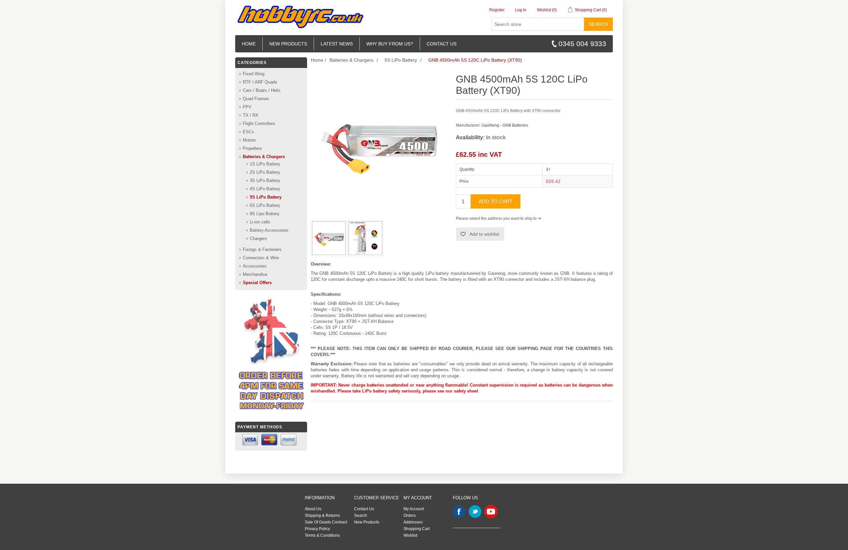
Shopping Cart (416, 528)
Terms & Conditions (322, 535)
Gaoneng (496, 273)
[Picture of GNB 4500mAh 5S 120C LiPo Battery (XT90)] (328, 238)
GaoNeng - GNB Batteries (505, 125)
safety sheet (466, 391)
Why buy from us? (389, 43)
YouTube (491, 511)
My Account (413, 509)
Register (496, 10)
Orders (409, 515)
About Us (313, 509)
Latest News (337, 43)
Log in (520, 10)
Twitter (475, 511)
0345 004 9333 (582, 43)
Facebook (459, 511)
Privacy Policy (317, 528)
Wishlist (410, 535)
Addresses (413, 522)
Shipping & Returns (322, 515)
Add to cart (495, 201)
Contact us (441, 43)
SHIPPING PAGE (534, 348)
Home (249, 43)
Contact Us (364, 509)
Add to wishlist (484, 234)
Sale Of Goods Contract (326, 522)
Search (598, 24)
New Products (288, 43)
